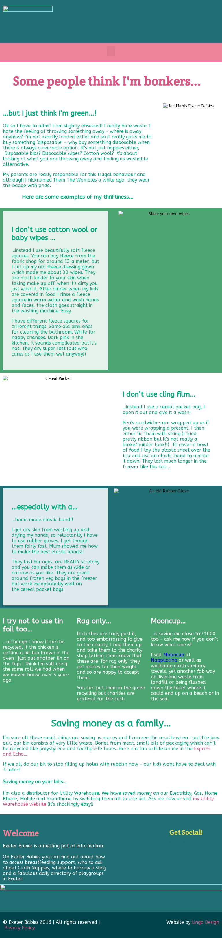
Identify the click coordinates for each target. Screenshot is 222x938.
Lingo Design (205, 922)
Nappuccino (164, 660)
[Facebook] (175, 847)
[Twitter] (189, 847)
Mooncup (173, 654)
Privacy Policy (19, 927)
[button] (111, 51)
